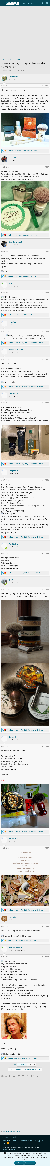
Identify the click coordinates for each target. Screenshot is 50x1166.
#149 (47, 957)
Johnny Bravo (15, 947)
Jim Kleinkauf (15, 242)
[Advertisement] (25, 34)
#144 (47, 553)
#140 (47, 331)
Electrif (12, 157)
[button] (3, 3)
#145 (47, 589)
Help (3, 1143)
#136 (47, 86)
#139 (47, 293)
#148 (47, 926)
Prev (22, 1064)
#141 (47, 359)
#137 (47, 167)
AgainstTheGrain (10, 1137)
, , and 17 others (25, 343)
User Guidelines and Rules (22, 1141)
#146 (47, 746)
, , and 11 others (22, 940)
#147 (47, 848)
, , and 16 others (22, 151)
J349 (11, 579)
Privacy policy (38, 1141)
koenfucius (7, 70)
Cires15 (12, 737)
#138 (47, 251)
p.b (10, 283)
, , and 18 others (22, 315)
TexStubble (14, 544)
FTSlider (4, 1149)
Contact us (6, 1141)
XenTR (13, 1149)
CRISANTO (14, 76)
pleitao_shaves (16, 349)
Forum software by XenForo (20, 1148)
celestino (13, 838)
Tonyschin (13, 470)
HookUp (12, 917)
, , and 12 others (25, 464)
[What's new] (42, 3)
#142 (47, 403)
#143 (47, 480)
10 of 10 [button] (32, 1064)
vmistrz (12, 322)
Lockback (13, 393)
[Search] (47, 3)
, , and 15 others (22, 235)
